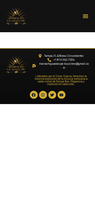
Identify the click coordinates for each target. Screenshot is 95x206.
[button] (85, 16)
